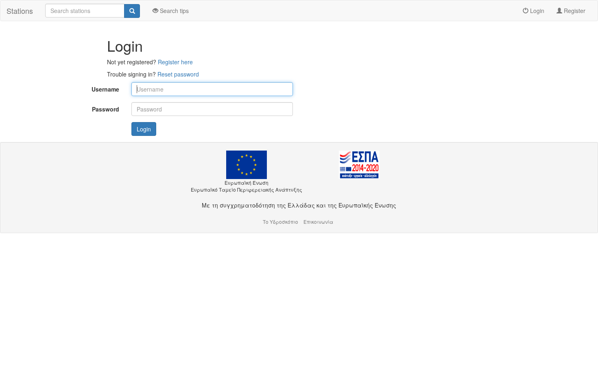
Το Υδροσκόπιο (280, 221)
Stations (20, 10)
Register (573, 11)
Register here (175, 62)
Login (536, 11)
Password (105, 109)
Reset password (178, 74)
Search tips (173, 11)
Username (105, 89)
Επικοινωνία (318, 221)
